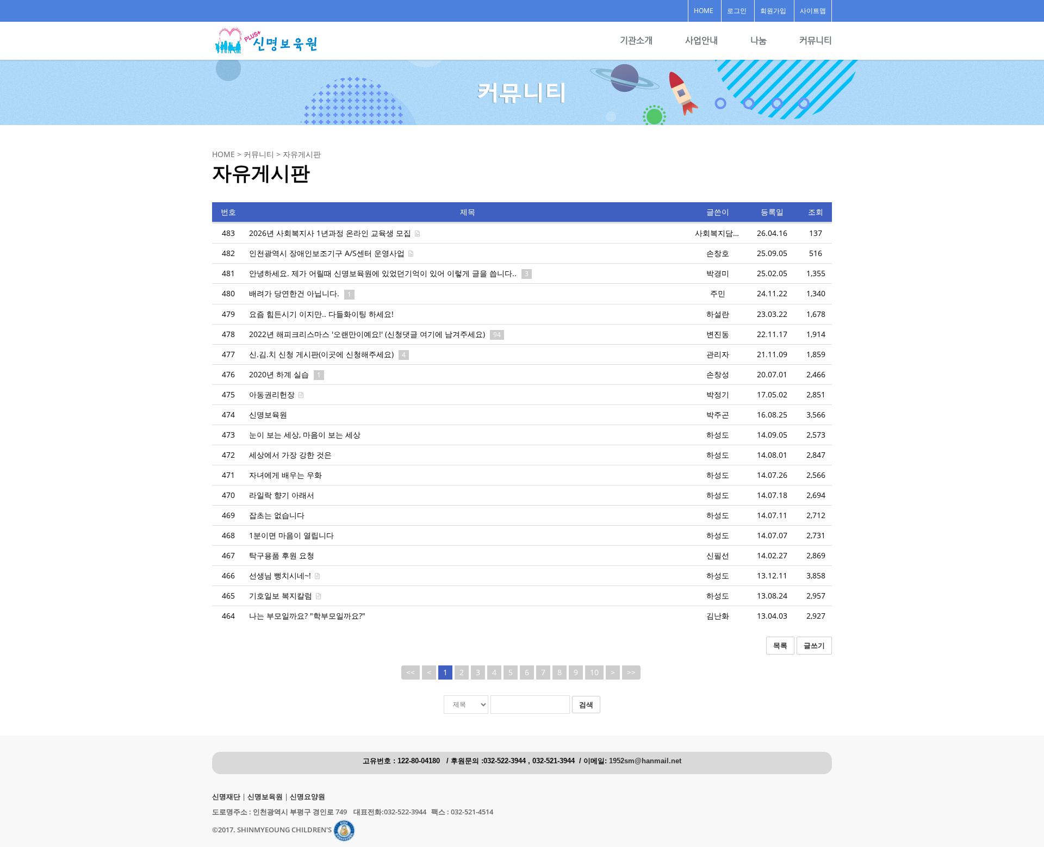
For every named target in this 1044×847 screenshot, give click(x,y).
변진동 (717, 334)
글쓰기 (814, 645)
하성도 (717, 434)
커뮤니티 (815, 40)
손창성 (717, 374)
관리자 (717, 354)
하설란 (717, 314)
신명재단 (226, 796)
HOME (703, 10)
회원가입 (773, 10)
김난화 (717, 616)
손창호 (717, 253)
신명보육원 (265, 796)
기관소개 (636, 40)
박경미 (717, 273)
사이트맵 (813, 10)
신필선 (717, 555)
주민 (717, 293)
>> (631, 672)
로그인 (737, 10)
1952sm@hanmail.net (645, 761)
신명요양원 (307, 796)
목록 (780, 645)
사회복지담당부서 (725, 233)
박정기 (717, 394)
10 (594, 672)
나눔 (758, 40)
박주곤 (717, 414)
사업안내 (701, 40)
